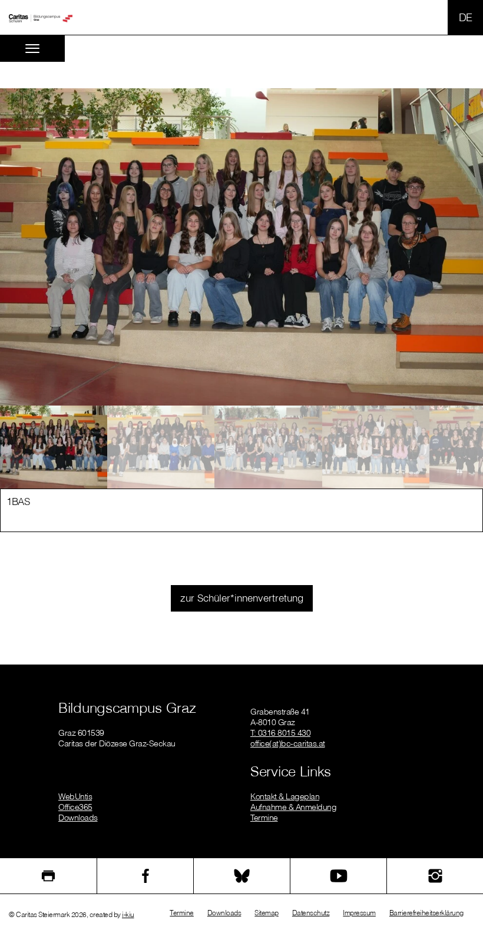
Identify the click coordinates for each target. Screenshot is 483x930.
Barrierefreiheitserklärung (426, 912)
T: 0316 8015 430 (280, 733)
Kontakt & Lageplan (284, 796)
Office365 (75, 807)
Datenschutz (311, 912)
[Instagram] (435, 876)
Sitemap (266, 912)
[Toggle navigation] (32, 48)
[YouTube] (338, 876)
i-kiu (128, 914)
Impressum (359, 912)
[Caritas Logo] (40, 17)
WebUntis (75, 796)
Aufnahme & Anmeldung (293, 807)
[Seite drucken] (48, 876)
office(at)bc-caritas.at (287, 743)
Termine (264, 817)
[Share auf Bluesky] (242, 876)
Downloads (78, 817)
